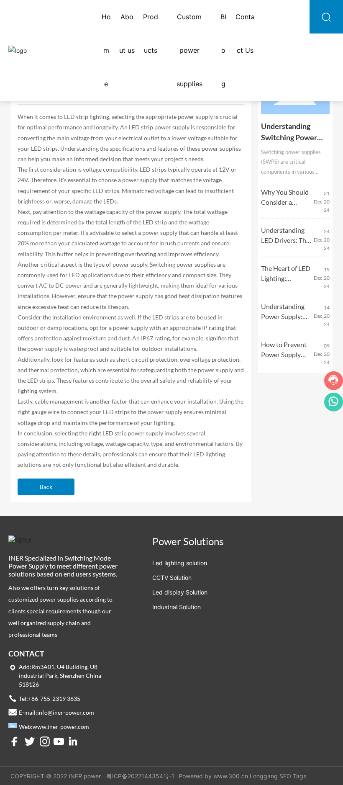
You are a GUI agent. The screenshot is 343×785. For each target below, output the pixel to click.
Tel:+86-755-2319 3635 (49, 698)
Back (46, 486)
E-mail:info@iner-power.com (56, 712)
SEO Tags (292, 776)
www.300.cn (230, 776)
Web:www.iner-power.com (54, 726)
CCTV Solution (172, 577)
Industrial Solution (176, 606)
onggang (265, 776)
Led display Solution (179, 592)
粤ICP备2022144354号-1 (140, 776)
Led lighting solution (179, 562)
